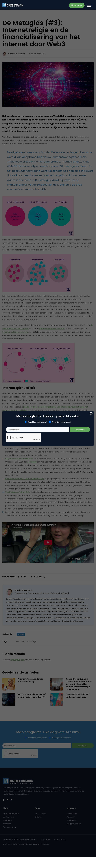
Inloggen (78, 5)
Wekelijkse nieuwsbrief (61, 422)
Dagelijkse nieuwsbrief (37, 422)
